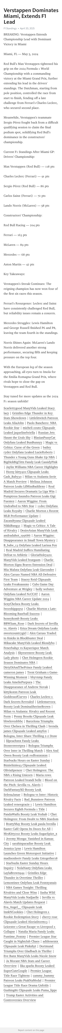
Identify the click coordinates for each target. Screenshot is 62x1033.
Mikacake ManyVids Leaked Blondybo (29, 643)
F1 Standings (10, 28)
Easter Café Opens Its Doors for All (27, 829)
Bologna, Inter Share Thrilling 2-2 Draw (30, 736)
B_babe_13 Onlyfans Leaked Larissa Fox (30, 545)
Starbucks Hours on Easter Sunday (27, 760)
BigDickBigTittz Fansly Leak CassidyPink (30, 462)
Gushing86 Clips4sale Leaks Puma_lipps (30, 990)
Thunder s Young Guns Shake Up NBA (29, 457)
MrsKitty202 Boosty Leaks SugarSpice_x (30, 834)
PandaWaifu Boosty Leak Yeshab (25, 814)
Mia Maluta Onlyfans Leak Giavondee (29, 570)
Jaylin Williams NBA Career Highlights (32, 467)
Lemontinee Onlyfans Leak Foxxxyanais (30, 883)
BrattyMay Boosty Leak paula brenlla (31, 824)
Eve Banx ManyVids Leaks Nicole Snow (30, 956)
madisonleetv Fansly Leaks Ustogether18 (31, 858)
